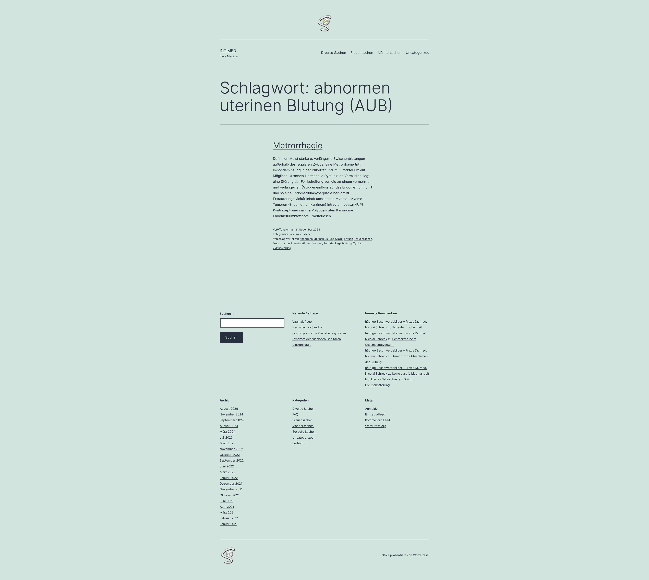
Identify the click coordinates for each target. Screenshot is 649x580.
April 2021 (227, 506)
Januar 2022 (229, 478)
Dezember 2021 (231, 483)
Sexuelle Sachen (304, 431)
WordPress (420, 555)
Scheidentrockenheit (407, 327)
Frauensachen (362, 53)
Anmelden (372, 408)
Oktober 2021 (229, 495)
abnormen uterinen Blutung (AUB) (321, 238)
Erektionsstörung (377, 385)
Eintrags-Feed (375, 414)
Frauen (348, 238)
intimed (228, 50)
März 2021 (227, 512)
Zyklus (357, 243)
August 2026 (229, 408)
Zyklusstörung (282, 248)
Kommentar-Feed (377, 420)
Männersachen (389, 53)
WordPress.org (375, 426)
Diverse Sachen (333, 53)
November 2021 (231, 489)
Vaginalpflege (302, 321)
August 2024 (229, 426)
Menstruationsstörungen (306, 243)
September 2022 (232, 460)
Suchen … (227, 313)
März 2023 (227, 443)
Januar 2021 (228, 524)
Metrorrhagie (297, 145)
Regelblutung (343, 243)
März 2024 (227, 431)
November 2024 (231, 414)
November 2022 (231, 449)
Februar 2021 (229, 518)
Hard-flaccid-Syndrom (308, 327)
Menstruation (281, 243)
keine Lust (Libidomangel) (410, 373)
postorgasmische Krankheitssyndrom (319, 333)
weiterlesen (321, 216)
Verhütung (299, 443)
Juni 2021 (226, 501)
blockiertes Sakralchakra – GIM (387, 379)
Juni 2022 (227, 466)
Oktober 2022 (230, 454)
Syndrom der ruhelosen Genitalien (316, 339)
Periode (328, 243)
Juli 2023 (226, 437)
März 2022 (227, 472)
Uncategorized (417, 53)
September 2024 (232, 420)
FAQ (295, 414)
